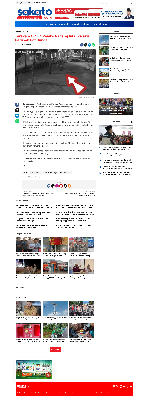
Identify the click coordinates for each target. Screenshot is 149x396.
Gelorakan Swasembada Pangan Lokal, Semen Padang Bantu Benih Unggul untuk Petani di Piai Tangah (34, 206)
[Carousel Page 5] (121, 113)
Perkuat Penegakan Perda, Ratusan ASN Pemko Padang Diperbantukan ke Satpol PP (33, 213)
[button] (131, 3)
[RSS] (69, 186)
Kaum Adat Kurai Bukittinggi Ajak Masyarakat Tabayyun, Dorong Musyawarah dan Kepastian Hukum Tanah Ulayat (117, 155)
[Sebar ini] (82, 45)
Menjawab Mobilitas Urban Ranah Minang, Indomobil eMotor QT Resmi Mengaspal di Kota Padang (116, 109)
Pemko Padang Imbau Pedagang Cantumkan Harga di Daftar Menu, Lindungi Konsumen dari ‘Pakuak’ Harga (74, 206)
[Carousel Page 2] (113, 113)
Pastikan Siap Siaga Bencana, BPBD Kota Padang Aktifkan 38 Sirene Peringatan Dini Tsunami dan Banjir (55, 318)
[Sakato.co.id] (35, 13)
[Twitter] (53, 186)
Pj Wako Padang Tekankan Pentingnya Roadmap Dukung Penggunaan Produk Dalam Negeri (74, 220)
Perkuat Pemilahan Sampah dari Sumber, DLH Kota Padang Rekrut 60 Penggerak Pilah (54, 340)
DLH (25, 173)
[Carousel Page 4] (119, 113)
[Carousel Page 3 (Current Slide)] (116, 113)
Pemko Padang (35, 173)
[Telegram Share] (89, 45)
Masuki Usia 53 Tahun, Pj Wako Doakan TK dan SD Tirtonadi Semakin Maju (74, 226)
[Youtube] (61, 186)
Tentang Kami (58, 393)
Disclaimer (110, 393)
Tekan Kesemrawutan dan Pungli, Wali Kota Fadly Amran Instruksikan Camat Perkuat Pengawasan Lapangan (28, 318)
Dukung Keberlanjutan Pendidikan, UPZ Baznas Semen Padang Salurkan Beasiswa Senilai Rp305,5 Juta (117, 173)
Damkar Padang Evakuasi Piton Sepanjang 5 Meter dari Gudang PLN (80, 193)
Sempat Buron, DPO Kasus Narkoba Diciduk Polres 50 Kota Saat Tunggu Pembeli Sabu (28, 340)
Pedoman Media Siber (72, 393)
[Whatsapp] (93, 45)
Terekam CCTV (65, 173)
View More (55, 349)
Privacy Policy (100, 393)
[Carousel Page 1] (111, 113)
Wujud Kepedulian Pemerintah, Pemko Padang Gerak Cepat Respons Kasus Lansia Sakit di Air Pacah (80, 340)
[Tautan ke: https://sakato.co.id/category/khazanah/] (132, 121)
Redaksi (49, 393)
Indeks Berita (39, 393)
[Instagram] (57, 186)
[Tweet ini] (85, 45)
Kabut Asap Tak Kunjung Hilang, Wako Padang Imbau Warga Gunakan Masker (39, 193)
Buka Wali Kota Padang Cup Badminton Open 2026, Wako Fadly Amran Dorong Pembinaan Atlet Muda (121, 70)
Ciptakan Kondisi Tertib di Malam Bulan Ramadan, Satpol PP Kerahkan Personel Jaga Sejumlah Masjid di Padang (74, 213)
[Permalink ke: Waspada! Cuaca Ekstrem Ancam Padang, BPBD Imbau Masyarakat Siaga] (55, 267)
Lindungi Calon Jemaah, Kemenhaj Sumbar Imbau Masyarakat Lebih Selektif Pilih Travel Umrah (117, 148)
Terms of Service (87, 393)
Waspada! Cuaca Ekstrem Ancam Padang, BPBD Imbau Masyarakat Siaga (33, 220)
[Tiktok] (65, 186)
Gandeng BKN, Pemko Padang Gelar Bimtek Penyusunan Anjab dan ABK (32, 226)
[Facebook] (48, 186)
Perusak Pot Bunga (50, 173)
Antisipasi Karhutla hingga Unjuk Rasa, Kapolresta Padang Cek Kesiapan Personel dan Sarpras (80, 318)
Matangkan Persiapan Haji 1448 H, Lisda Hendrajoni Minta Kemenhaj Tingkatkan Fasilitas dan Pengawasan (117, 167)
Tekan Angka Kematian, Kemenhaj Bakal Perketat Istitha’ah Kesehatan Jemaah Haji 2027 (117, 161)
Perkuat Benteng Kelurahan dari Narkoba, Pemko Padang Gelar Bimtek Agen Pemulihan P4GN (121, 81)
